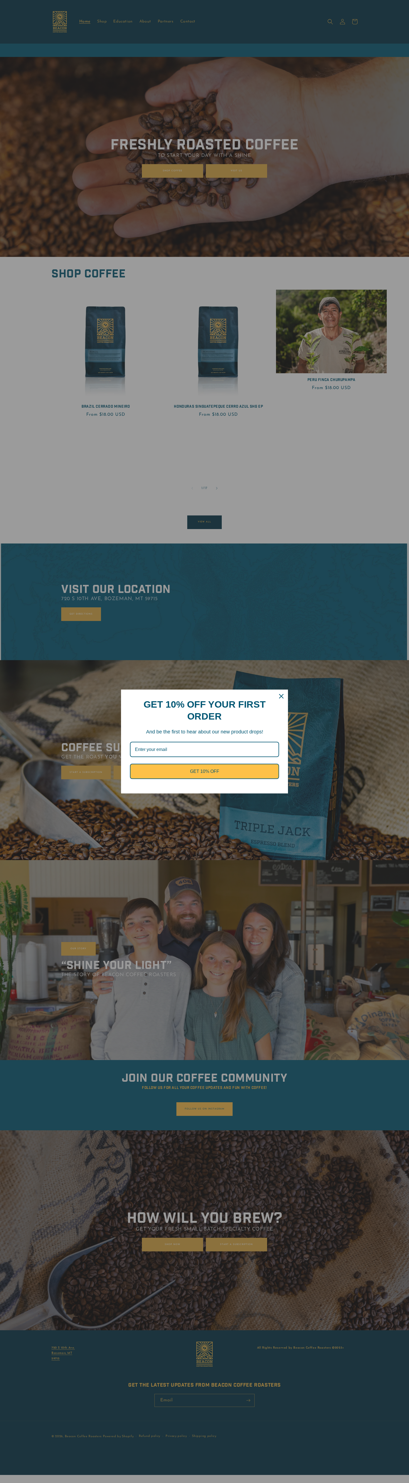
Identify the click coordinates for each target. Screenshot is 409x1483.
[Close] (281, 696)
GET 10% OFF (204, 771)
